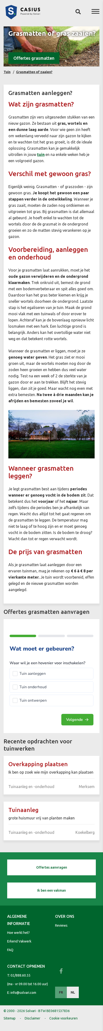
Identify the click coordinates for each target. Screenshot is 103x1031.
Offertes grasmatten (33, 58)
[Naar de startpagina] (23, 18)
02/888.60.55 (20, 975)
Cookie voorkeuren (63, 1018)
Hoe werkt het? (18, 933)
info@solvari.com (23, 993)
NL (73, 992)
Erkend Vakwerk (19, 941)
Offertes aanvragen (51, 867)
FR (61, 992)
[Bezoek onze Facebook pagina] (61, 971)
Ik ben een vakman (51, 890)
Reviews (61, 925)
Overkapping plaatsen (38, 764)
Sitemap (10, 1018)
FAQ (10, 950)
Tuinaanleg (23, 810)
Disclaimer (32, 1018)
